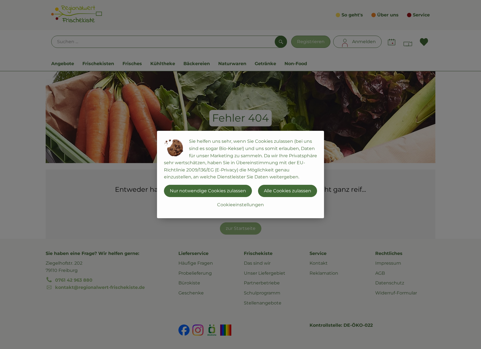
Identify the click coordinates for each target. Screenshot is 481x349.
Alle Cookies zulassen (287, 190)
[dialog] (240, 174)
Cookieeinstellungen (240, 204)
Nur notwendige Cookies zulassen (208, 190)
